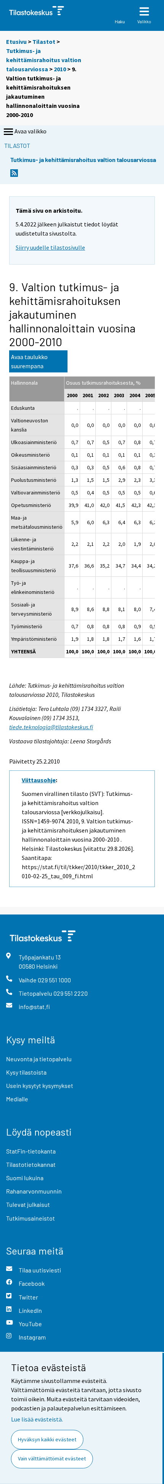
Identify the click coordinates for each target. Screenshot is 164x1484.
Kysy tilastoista (26, 1072)
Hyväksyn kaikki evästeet (47, 1439)
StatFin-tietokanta (31, 1151)
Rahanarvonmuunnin (34, 1191)
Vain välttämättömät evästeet (52, 1458)
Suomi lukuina (24, 1177)
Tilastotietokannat (31, 1164)
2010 (60, 69)
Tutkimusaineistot (30, 1218)
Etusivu (16, 41)
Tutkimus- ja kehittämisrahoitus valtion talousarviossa (43, 60)
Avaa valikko (30, 131)
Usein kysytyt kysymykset (39, 1085)
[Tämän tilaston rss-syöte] (14, 175)
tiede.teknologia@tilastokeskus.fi (51, 727)
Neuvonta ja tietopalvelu (39, 1058)
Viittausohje (39, 780)
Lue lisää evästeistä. (37, 1419)
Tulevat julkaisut (28, 1204)
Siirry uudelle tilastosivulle (50, 247)
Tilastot (43, 41)
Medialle (17, 1098)
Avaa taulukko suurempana (29, 361)
